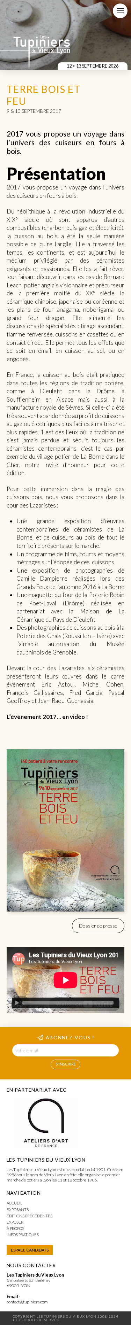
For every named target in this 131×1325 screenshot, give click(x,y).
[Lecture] (17, 1003)
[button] (120, 10)
